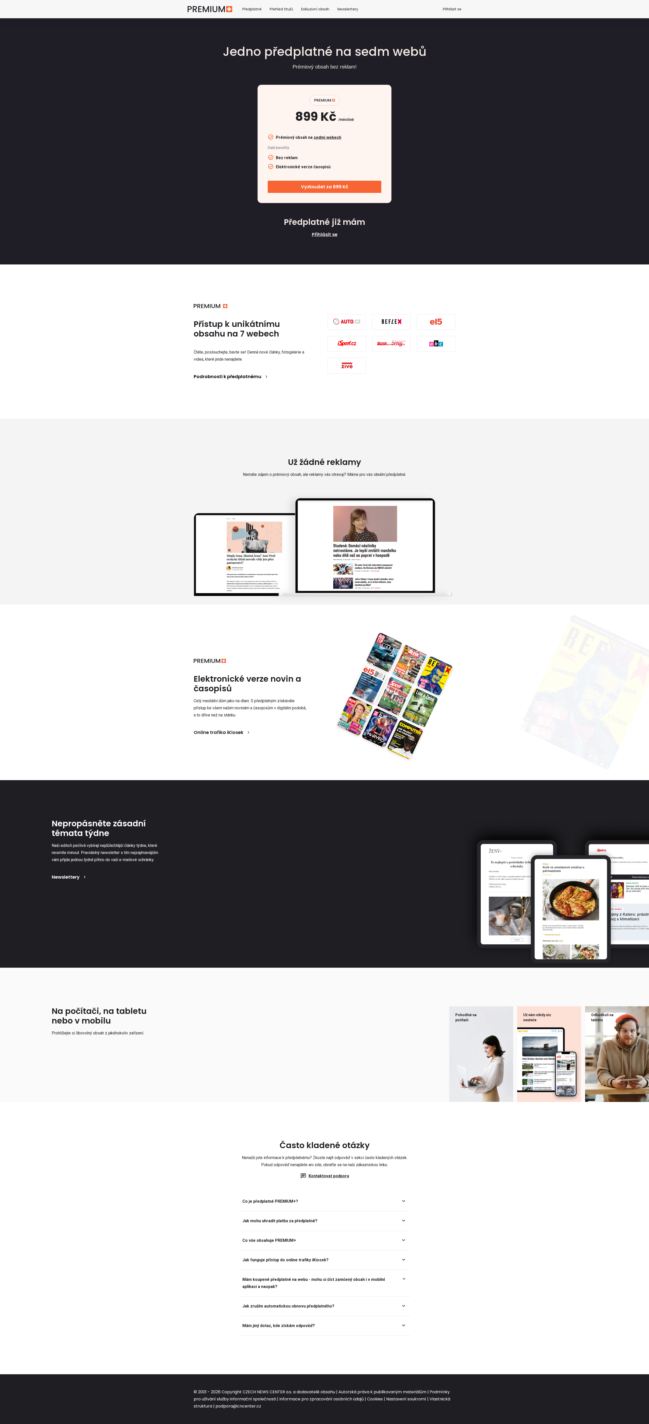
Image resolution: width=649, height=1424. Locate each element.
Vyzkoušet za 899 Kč (324, 186)
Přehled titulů (281, 9)
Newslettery (347, 9)
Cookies (375, 1399)
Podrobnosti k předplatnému (227, 376)
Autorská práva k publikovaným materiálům (382, 1392)
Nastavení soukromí (406, 1399)
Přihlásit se (452, 9)
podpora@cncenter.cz (238, 1406)
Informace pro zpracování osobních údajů (321, 1399)
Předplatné (252, 9)
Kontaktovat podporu (329, 1176)
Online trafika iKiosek (218, 732)
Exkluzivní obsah (315, 9)
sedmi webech (327, 137)
